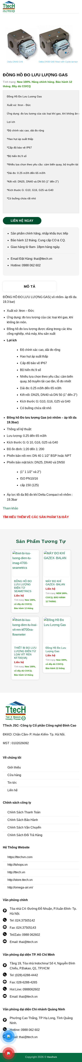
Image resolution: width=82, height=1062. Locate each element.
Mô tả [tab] (29, 286)
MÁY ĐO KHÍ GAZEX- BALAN (55, 583)
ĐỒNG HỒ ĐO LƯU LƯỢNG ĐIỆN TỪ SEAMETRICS (23, 586)
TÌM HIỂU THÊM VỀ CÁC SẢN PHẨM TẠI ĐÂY (36, 517)
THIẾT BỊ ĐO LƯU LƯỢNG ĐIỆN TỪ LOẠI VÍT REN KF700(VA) (25, 652)
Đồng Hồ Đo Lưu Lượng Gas (56, 649)
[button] (77, 6)
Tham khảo (10, 508)
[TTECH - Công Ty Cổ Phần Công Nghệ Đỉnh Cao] (24, 6)
